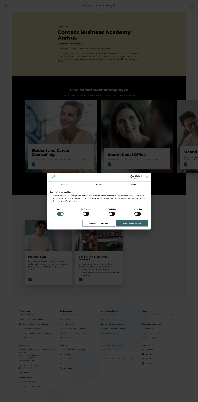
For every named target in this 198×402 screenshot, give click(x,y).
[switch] (86, 214)
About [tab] (133, 185)
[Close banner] (147, 177)
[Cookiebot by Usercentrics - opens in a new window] (132, 177)
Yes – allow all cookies (132, 223)
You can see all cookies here (122, 198)
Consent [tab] (64, 185)
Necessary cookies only (98, 223)
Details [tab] (99, 185)
